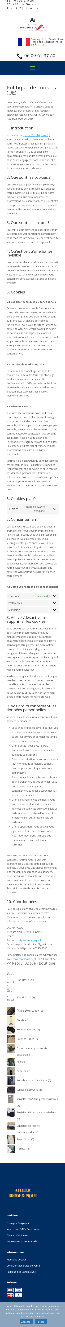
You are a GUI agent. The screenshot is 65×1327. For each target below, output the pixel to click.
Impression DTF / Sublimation (23, 1229)
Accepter (26, 1321)
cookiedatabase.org (23, 959)
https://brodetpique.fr (36, 135)
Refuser (41, 1321)
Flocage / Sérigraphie (18, 1223)
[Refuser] (60, 1314)
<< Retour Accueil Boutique (31, 963)
